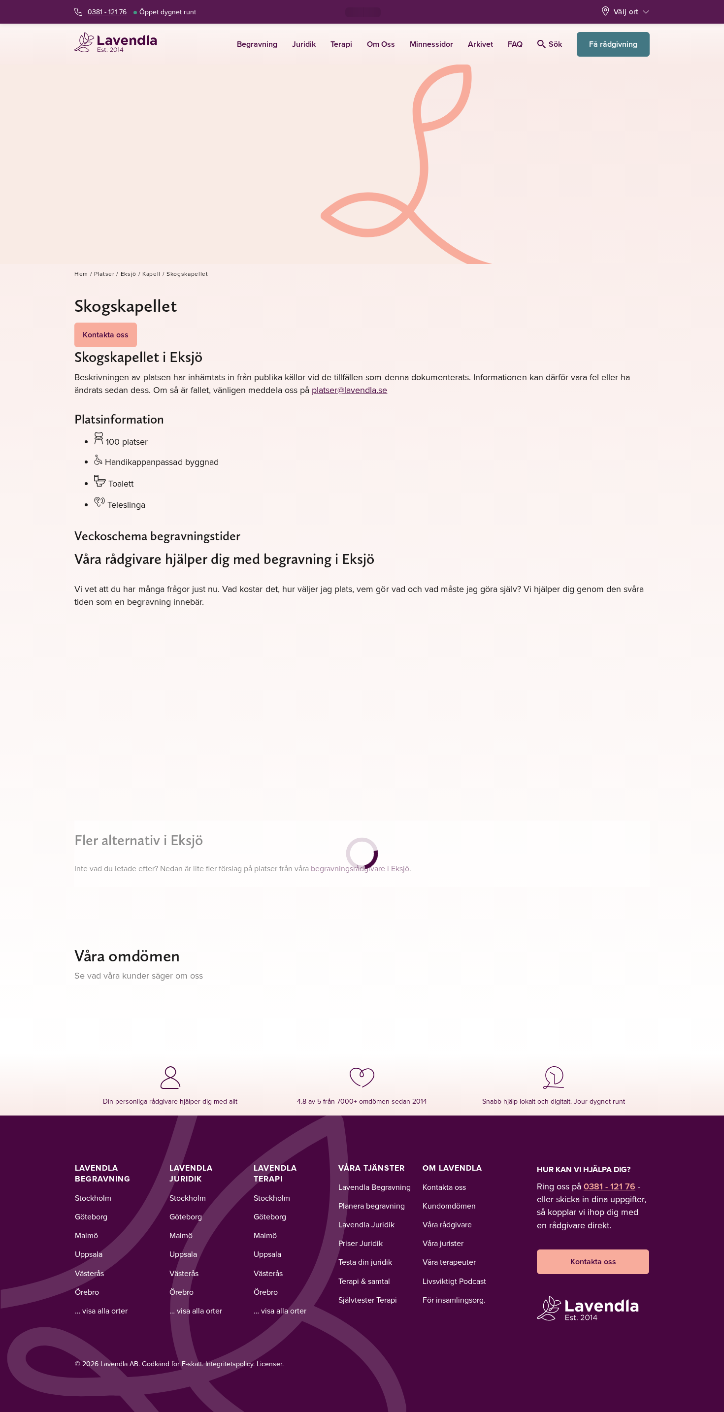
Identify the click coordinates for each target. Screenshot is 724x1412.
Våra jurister (443, 1243)
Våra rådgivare (447, 1224)
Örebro (87, 1291)
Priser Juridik (360, 1243)
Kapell (151, 273)
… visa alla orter (101, 1310)
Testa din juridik (365, 1261)
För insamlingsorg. (454, 1299)
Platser (104, 273)
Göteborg (91, 1216)
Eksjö (128, 273)
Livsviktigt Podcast (454, 1281)
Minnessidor (431, 44)
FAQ (515, 44)
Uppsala (88, 1253)
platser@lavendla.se (350, 390)
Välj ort (626, 11)
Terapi (341, 44)
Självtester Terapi (367, 1299)
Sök (555, 44)
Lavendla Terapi (275, 1173)
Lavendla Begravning (103, 1173)
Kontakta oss (106, 334)
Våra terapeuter (449, 1261)
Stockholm (93, 1197)
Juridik (304, 44)
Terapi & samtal (364, 1281)
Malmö (86, 1235)
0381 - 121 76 (107, 12)
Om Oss (381, 44)
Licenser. (270, 1364)
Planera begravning (371, 1205)
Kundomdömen (449, 1205)
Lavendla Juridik (191, 1173)
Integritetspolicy (229, 1364)
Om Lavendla (452, 1168)
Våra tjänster (371, 1168)
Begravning (257, 44)
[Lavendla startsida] (119, 44)
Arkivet (480, 44)
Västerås (89, 1273)
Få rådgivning (613, 44)
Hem (81, 273)
